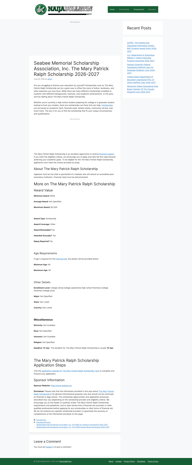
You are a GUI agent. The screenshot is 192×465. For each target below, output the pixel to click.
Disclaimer (141, 461)
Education (152, 9)
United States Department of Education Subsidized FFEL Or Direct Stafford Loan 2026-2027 (141, 80)
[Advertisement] (74, 39)
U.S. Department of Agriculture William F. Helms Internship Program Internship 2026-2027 (141, 58)
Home (112, 9)
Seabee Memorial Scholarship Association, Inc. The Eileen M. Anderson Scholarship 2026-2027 (72, 425)
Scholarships (124, 9)
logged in (50, 447)
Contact (119, 461)
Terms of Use (153, 461)
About (111, 461)
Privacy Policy (129, 461)
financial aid (61, 259)
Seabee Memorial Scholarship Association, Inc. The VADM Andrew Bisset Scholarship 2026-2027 (72, 427)
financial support (106, 154)
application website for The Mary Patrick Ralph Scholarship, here (70, 371)
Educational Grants (43, 422)
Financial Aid (139, 9)
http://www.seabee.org (61, 385)
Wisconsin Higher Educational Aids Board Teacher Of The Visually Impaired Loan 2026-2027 (142, 89)
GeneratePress (65, 461)
